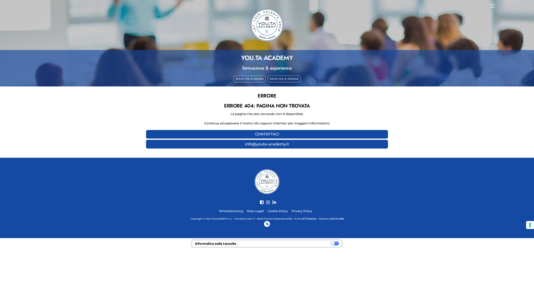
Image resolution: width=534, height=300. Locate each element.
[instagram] (266, 200)
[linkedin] (273, 200)
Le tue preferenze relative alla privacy (285, 243)
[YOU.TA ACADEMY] (267, 181)
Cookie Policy (278, 211)
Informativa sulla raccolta (215, 243)
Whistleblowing (231, 211)
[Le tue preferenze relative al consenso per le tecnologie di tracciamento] (530, 225)
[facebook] (260, 200)
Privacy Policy (302, 211)
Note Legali (255, 211)
